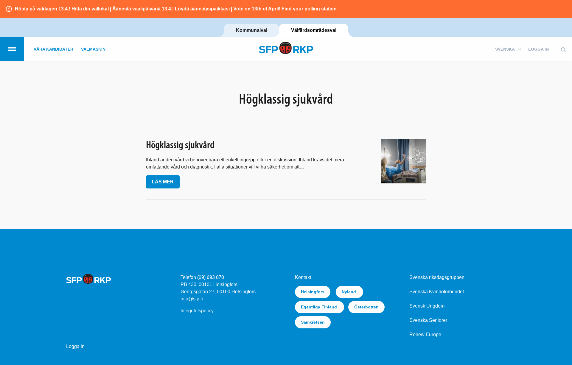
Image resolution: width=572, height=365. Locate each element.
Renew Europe (425, 334)
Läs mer (163, 181)
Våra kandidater (53, 49)
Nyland (349, 291)
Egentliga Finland (319, 307)
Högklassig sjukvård (180, 144)
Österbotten (366, 307)
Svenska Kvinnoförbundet (436, 291)
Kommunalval (251, 30)
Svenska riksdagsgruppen (436, 277)
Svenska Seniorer (428, 320)
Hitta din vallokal (90, 8)
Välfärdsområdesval (313, 30)
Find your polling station (309, 8)
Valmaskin (93, 49)
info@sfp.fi (192, 298)
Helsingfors (312, 291)
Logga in (538, 49)
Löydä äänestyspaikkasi (202, 8)
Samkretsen (313, 322)
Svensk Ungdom (426, 305)
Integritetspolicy (197, 310)
